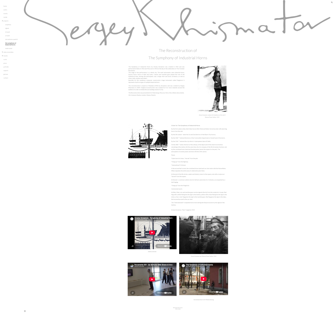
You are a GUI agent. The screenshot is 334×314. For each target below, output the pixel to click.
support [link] (5, 70)
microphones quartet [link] (11, 39)
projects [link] (5, 21)
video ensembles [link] (8, 52)
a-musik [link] (7, 35)
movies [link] (5, 56)
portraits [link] (6, 67)
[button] (332, 2)
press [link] (5, 63)
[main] (178, 54)
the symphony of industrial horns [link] (10, 43)
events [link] (5, 13)
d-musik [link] (7, 32)
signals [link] (7, 28)
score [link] (5, 59)
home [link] (5, 6)
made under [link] (8, 48)
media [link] (5, 17)
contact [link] (5, 78)
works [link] (5, 10)
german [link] (5, 74)
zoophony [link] (8, 24)
